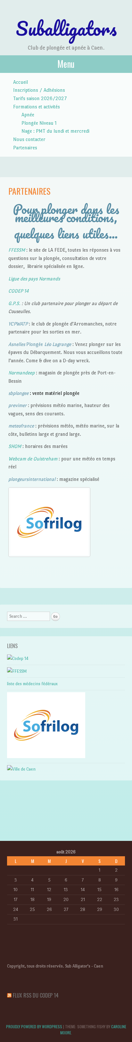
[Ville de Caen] (21, 769)
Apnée (27, 114)
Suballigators (66, 28)
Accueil (20, 82)
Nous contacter (29, 139)
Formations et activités (36, 106)
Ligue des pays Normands (34, 278)
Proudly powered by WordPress (34, 1026)
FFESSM (16, 250)
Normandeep (22, 372)
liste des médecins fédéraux (32, 683)
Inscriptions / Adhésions (39, 90)
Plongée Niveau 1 (39, 123)
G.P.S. (14, 303)
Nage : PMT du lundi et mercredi (55, 131)
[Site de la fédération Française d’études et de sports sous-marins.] (17, 671)
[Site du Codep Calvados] (18, 658)
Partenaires (25, 147)
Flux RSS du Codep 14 (36, 995)
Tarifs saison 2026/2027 (40, 98)
